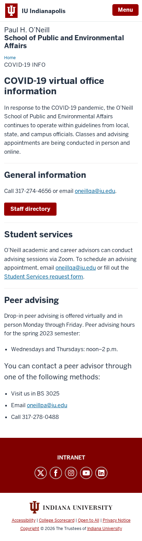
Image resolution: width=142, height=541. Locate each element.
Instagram (71, 473)
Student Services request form (43, 276)
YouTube (86, 473)
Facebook (56, 473)
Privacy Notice (117, 520)
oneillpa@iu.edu (47, 405)
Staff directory (30, 209)
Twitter (40, 473)
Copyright (29, 528)
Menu (125, 9)
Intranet (71, 457)
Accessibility (24, 520)
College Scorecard (56, 520)
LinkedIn (101, 473)
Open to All (88, 520)
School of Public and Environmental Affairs (64, 38)
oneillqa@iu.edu (95, 191)
